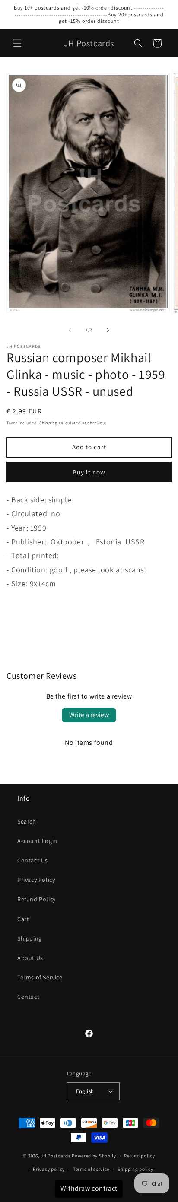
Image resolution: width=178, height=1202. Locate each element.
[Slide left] (69, 330)
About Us (30, 958)
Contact (28, 997)
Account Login (37, 841)
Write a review (89, 714)
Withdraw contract (89, 1188)
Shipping (48, 423)
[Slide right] (108, 330)
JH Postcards (55, 1156)
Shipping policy (135, 1169)
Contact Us (32, 860)
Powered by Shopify (94, 1156)
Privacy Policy (36, 880)
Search (26, 821)
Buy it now (89, 472)
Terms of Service (40, 977)
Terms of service (91, 1169)
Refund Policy (36, 899)
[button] (17, 43)
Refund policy (139, 1156)
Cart (23, 919)
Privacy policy (49, 1169)
